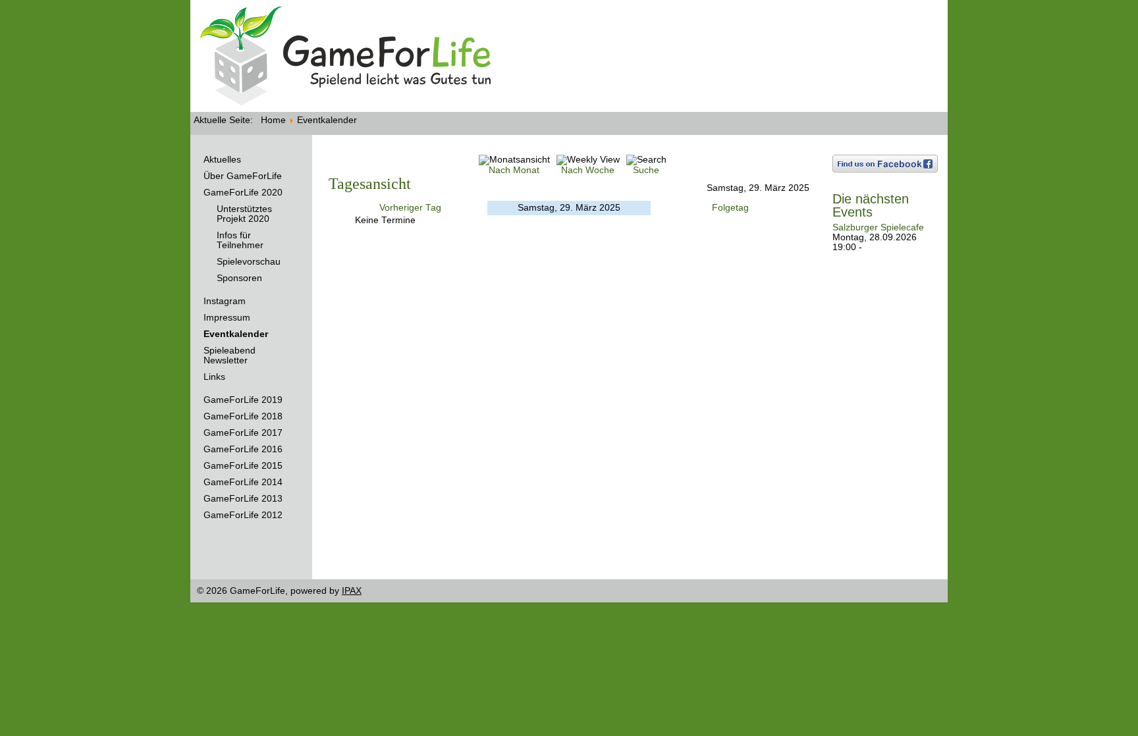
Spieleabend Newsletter (229, 355)
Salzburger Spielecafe (878, 227)
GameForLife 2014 (243, 482)
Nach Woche (587, 170)
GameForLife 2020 (243, 192)
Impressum (226, 318)
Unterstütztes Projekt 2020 (244, 214)
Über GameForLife (242, 176)
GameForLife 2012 (243, 515)
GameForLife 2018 (243, 416)
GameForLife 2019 (243, 400)
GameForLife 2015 (243, 466)
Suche (646, 170)
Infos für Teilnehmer (240, 240)
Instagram (224, 301)
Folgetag (730, 208)
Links (214, 377)
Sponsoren (239, 278)
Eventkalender (235, 334)
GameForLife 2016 (243, 449)
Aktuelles (222, 160)
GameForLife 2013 (243, 499)
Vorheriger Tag (410, 208)
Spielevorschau (249, 262)
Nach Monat (514, 170)
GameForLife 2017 (243, 433)
